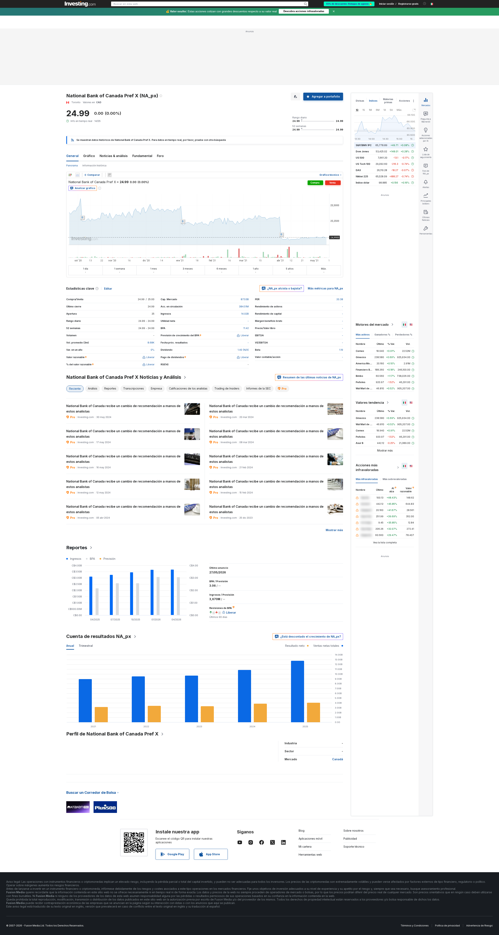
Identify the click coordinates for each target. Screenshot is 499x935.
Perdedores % (403, 278)
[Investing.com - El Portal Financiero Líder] (80, 4)
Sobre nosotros (353, 774)
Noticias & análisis (114, 99)
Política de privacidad (447, 869)
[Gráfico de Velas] (70, 118)
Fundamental (142, 99)
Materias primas (388, 44)
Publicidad (350, 782)
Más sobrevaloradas (395, 422)
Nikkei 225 (362, 120)
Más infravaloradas (367, 422)
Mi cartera (305, 790)
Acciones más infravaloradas (367, 411)
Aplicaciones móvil (310, 782)
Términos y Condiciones (415, 869)
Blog (301, 774)
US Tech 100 (363, 107)
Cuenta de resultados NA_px (98, 580)
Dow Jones (362, 95)
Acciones (404, 44)
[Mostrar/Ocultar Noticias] (109, 118)
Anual (70, 589)
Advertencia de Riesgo (479, 869)
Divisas (360, 44)
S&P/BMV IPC (364, 88)
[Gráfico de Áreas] (77, 118)
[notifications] (424, 3)
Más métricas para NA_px (325, 232)
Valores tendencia (370, 346)
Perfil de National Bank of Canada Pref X (112, 677)
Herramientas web (310, 798)
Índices (373, 44)
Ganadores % (382, 278)
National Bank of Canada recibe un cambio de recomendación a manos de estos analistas (123, 352)
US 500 (360, 101)
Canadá (337, 702)
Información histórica (94, 109)
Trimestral (86, 589)
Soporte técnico (353, 790)
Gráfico (89, 99)
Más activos (363, 278)
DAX (358, 113)
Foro (160, 99)
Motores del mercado (372, 268)
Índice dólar (362, 126)
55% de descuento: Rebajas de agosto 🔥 (349, 4)
